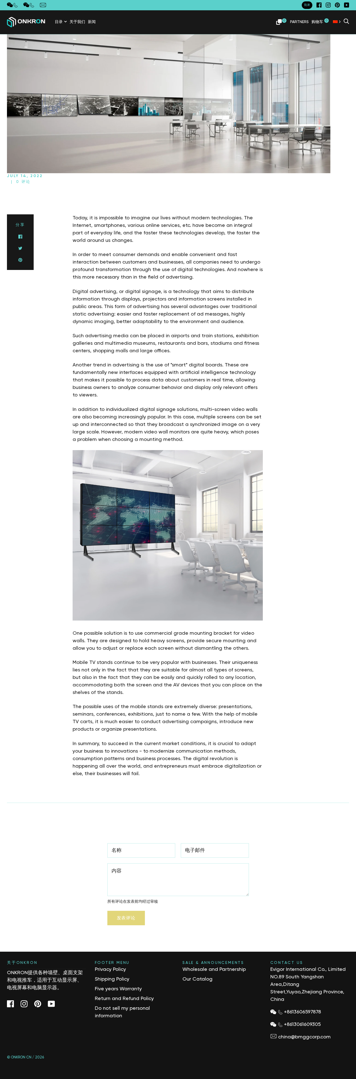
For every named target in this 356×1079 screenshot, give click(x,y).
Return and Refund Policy (124, 998)
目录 (59, 22)
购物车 (319, 21)
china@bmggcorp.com (304, 1037)
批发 (307, 4)
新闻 (92, 22)
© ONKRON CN (19, 1057)
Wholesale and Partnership (214, 969)
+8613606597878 (302, 1011)
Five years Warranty (118, 988)
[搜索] (346, 22)
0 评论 (23, 182)
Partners (299, 22)
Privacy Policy (110, 969)
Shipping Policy (112, 979)
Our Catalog (197, 979)
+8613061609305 (302, 1024)
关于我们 (77, 22)
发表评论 (126, 918)
